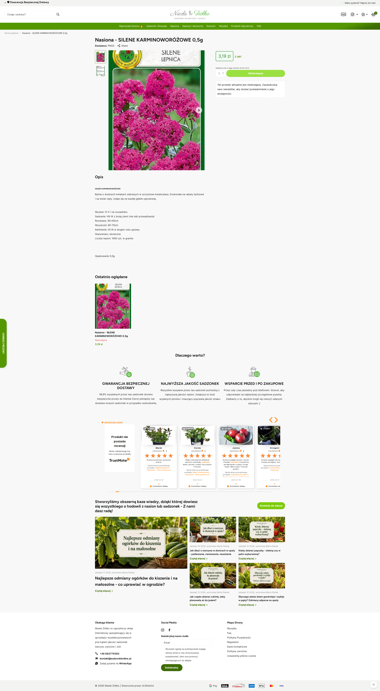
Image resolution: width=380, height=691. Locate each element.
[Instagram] (162, 630)
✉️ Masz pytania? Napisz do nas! (358, 3)
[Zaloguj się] (365, 14)
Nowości (211, 26)
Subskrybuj (172, 667)
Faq (229, 632)
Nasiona (174, 26)
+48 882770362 (109, 653)
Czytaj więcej (103, 590)
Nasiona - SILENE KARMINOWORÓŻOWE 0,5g (111, 334)
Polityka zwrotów (237, 651)
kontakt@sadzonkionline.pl (115, 658)
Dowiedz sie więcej (271, 505)
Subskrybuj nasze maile (175, 636)
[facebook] (169, 630)
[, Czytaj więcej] (354, 14)
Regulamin (233, 642)
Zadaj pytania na (116, 663)
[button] (199, 110)
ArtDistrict (148, 685)
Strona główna (11, 33)
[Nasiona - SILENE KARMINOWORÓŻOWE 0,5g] (113, 306)
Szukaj (58, 14)
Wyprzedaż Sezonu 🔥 (131, 26)
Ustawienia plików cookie (241, 655)
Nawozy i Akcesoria (192, 26)
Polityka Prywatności (239, 637)
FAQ (259, 26)
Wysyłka (223, 26)
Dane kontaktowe (237, 646)
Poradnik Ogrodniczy (242, 26)
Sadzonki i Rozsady (157, 26)
